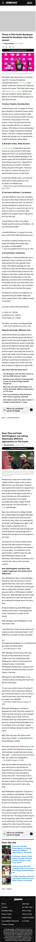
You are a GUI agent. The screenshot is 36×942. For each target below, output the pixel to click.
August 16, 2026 (18, 760)
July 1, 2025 (6, 188)
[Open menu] (3, 3)
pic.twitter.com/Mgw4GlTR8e (21, 323)
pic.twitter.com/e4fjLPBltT (11, 699)
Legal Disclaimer (28, 917)
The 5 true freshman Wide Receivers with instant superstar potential (17, 396)
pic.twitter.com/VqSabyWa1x (17, 758)
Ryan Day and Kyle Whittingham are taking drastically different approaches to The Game (18, 389)
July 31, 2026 (17, 648)
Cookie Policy (6, 917)
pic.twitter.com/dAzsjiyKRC (12, 246)
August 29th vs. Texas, (13, 91)
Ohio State (23, 83)
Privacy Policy (6, 914)
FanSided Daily (6, 911)
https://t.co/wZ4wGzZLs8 (26, 643)
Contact (4, 907)
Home (3, 417)
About (3, 904)
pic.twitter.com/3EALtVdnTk (12, 646)
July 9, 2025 (27, 326)
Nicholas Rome (9, 445)
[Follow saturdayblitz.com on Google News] (31, 409)
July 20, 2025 (29, 249)
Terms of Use (27, 914)
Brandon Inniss (7, 148)
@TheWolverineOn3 (9, 643)
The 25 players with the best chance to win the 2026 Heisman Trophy (18, 375)
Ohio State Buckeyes (13, 417)
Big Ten (9, 889)
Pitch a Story (26, 911)
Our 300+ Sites (27, 907)
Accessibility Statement (10, 921)
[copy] (13, 47)
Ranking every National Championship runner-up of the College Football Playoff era (18, 381)
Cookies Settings (7, 924)
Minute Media (10, 929)
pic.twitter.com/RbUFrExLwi (12, 183)
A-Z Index (25, 921)
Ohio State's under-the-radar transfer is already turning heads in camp (18, 401)
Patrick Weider (9, 43)
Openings (25, 904)
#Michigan (6, 677)
